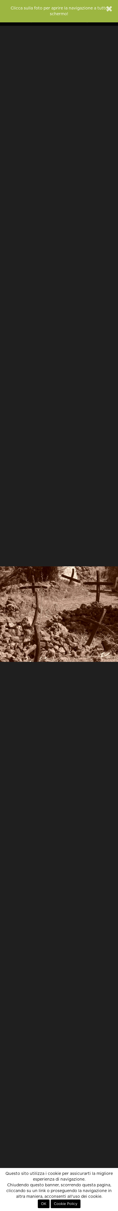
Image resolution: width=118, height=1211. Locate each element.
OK (43, 1204)
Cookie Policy (65, 1204)
